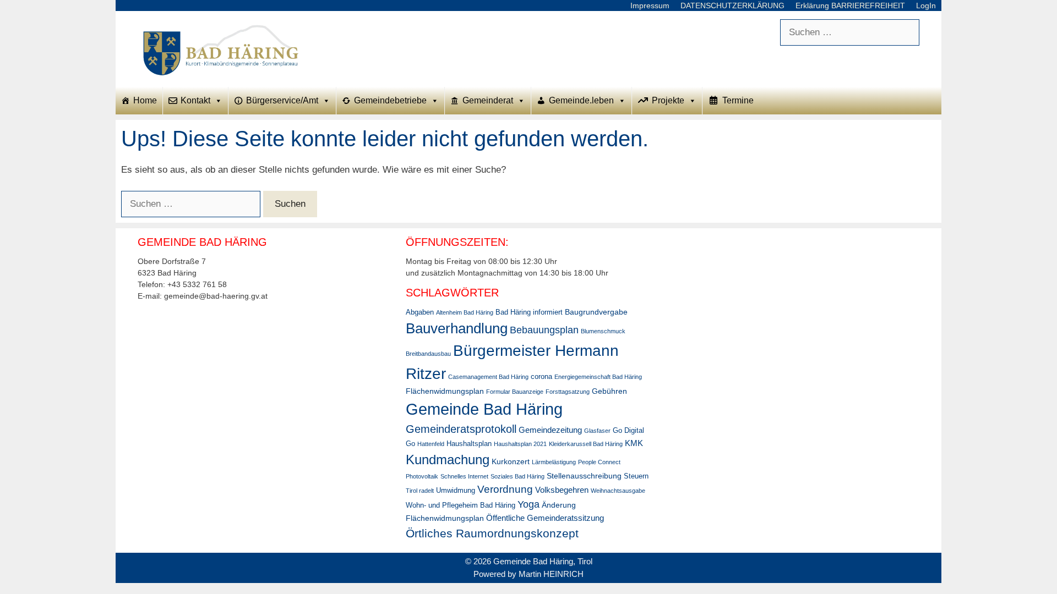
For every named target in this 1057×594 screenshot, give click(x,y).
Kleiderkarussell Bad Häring (586, 444)
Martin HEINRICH (551, 574)
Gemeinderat (487, 100)
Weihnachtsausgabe (618, 490)
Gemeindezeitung (550, 430)
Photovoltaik (422, 476)
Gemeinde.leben (581, 100)
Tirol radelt (420, 490)
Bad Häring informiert (529, 312)
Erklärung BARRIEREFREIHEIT (850, 5)
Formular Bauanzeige (514, 391)
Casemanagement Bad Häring (488, 376)
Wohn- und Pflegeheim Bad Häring (460, 505)
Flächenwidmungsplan (445, 391)
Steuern (636, 476)
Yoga (528, 504)
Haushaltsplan (469, 444)
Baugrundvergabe (596, 311)
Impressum (649, 5)
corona (541, 377)
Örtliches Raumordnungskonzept (492, 533)
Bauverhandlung (457, 328)
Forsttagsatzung (568, 391)
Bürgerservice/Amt (282, 100)
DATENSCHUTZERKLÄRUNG (732, 5)
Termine (738, 100)
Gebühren (609, 391)
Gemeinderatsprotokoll (461, 429)
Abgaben (420, 312)
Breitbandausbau (428, 353)
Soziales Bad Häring (517, 476)
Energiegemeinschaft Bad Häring (598, 376)
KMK (634, 443)
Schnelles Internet (464, 476)
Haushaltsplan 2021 (520, 444)
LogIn (926, 5)
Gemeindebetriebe (390, 100)
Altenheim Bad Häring (464, 312)
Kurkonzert (511, 461)
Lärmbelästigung (554, 462)
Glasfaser (597, 430)
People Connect (599, 462)
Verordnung (505, 489)
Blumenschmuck (603, 331)
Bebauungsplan (544, 330)
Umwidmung (455, 490)
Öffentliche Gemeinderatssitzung (545, 517)
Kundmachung (447, 459)
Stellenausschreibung (584, 475)
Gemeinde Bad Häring (484, 409)
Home (145, 100)
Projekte (668, 100)
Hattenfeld (430, 444)
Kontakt (195, 100)
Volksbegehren (562, 489)
